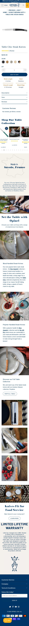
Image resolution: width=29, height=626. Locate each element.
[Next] (25, 30)
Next (19, 10)
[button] (14, 93)
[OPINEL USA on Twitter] (10, 607)
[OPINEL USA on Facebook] (13, 607)
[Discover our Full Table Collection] (14, 360)
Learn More (14, 518)
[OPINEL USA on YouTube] (16, 607)
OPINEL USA (15, 611)
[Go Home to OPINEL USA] (14, 5)
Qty (3, 66)
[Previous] (3, 30)
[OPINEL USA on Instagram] (19, 607)
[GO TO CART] (27, 5)
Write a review (16, 111)
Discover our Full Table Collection (11, 380)
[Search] (24, 5)
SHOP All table (10, 393)
